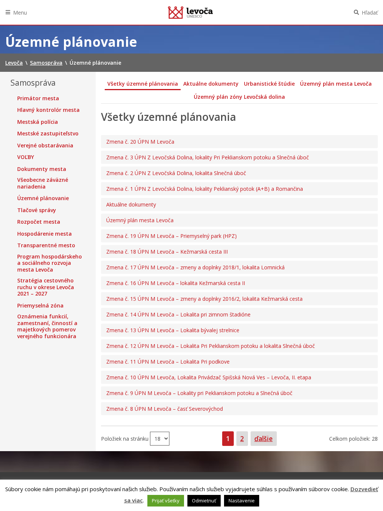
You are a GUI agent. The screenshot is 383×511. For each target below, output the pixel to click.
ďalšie (263, 438)
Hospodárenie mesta (44, 233)
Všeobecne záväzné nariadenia (42, 183)
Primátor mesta (38, 98)
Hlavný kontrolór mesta (48, 110)
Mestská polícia (37, 122)
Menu (20, 12)
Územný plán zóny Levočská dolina (239, 96)
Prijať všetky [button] (166, 500)
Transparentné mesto (46, 245)
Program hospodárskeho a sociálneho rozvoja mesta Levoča (49, 263)
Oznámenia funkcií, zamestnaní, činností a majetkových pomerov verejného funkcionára (47, 326)
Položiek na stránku (125, 438)
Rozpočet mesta (38, 221)
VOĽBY (25, 157)
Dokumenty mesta (41, 169)
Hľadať (370, 12)
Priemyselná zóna (40, 305)
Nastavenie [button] (242, 500)
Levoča (190, 12)
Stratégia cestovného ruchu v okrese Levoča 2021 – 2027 (45, 287)
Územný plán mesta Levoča (336, 83)
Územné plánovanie (43, 198)
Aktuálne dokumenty (211, 83)
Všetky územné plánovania (142, 83)
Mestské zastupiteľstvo (48, 133)
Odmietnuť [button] (204, 500)
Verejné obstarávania (45, 145)
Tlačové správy (36, 210)
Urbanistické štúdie (269, 83)
